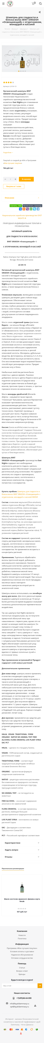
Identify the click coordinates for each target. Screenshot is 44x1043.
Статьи (22, 967)
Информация (22, 944)
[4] (11, 82)
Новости (22, 935)
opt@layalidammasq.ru (19, 1006)
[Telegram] (38, 209)
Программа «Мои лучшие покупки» (22, 948)
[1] (4, 82)
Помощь (22, 963)
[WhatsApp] (31, 209)
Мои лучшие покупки (12, 163)
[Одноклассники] (24, 209)
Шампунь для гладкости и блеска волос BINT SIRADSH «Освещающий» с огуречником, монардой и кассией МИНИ (21, 494)
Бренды (22, 974)
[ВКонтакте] (20, 209)
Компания (22, 931)
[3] (9, 82)
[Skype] (34, 209)
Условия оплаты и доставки (22, 951)
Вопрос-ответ (22, 971)
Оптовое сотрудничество (22, 958)
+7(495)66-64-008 (23, 998)
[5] (13, 82)
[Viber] (27, 209)
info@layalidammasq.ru (19, 1003)
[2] (6, 82)
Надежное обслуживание (22, 955)
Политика (22, 938)
